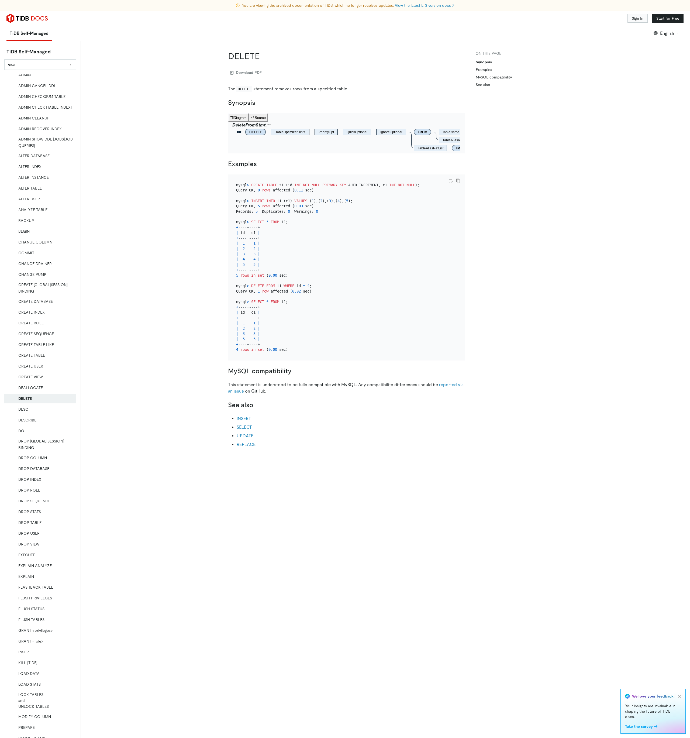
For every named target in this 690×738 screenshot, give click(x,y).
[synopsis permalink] (259, 102)
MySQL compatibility (494, 77)
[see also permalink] (257, 405)
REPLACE (246, 444)
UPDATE (245, 435)
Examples (484, 69)
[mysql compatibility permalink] (295, 371)
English (667, 33)
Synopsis (484, 62)
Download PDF (249, 72)
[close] (679, 696)
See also (483, 85)
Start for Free (667, 18)
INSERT (244, 418)
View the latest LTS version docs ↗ (424, 5)
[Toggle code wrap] (450, 181)
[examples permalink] (261, 164)
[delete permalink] (264, 56)
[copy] (458, 181)
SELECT (244, 427)
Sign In (637, 18)
